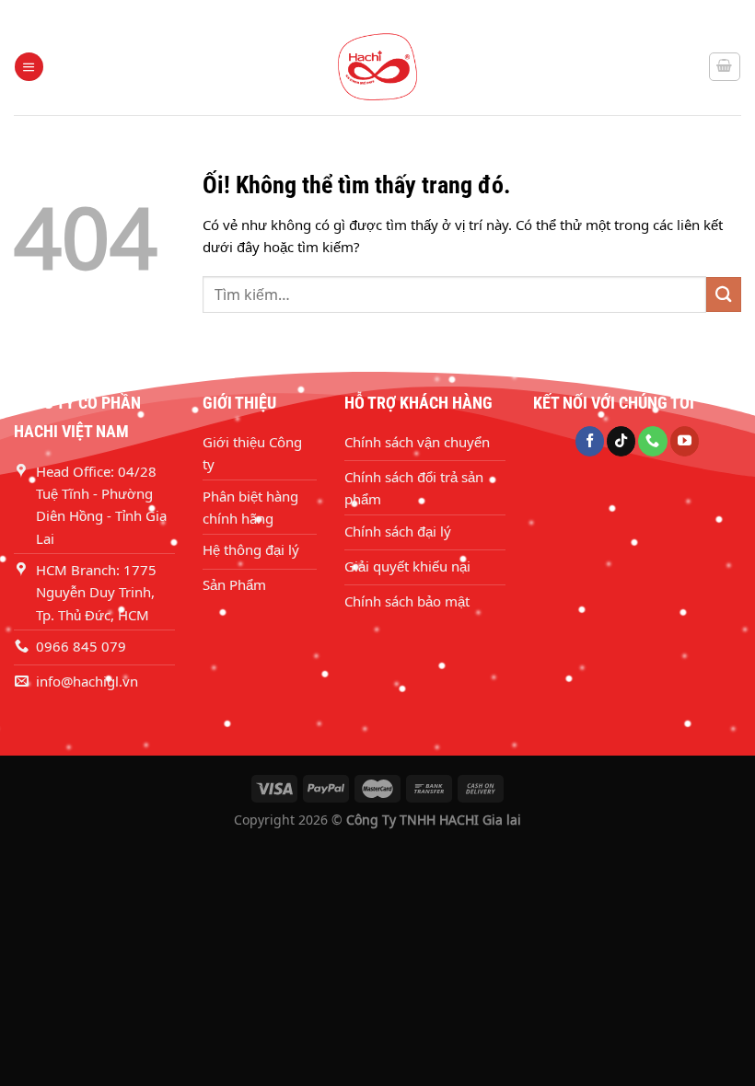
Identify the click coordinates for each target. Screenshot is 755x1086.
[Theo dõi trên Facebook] (589, 441)
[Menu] (28, 66)
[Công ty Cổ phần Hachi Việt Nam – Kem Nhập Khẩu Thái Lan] (377, 66)
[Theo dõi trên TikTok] (621, 441)
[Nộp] (723, 294)
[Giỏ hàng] (724, 66)
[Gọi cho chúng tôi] (652, 441)
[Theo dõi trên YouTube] (684, 441)
